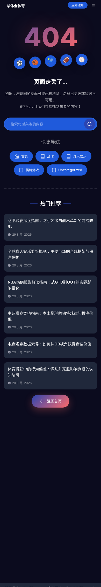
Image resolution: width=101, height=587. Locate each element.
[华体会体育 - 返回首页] (15, 5)
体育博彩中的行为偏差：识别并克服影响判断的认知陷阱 (50, 371)
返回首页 (54, 401)
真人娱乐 (79, 156)
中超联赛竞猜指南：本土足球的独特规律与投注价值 (50, 316)
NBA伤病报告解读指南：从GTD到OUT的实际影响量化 (49, 285)
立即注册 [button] (77, 5)
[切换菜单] (93, 5)
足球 (50, 156)
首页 (24, 156)
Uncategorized (70, 170)
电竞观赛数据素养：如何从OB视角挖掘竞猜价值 (49, 344)
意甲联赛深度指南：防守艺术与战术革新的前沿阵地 (50, 223)
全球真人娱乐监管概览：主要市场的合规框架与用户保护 (50, 254)
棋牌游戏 (32, 170)
